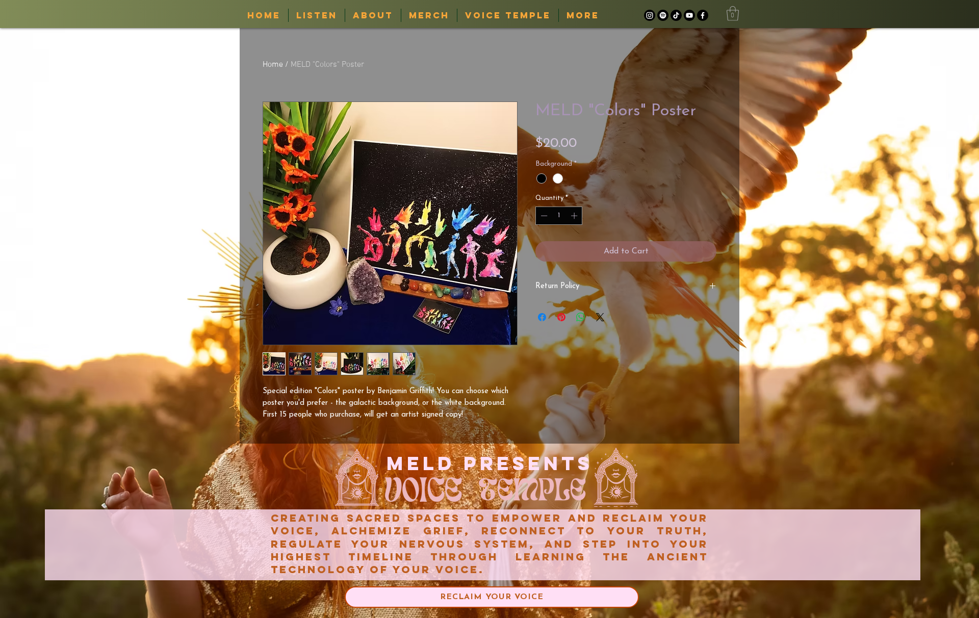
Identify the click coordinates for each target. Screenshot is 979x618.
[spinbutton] (559, 215)
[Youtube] (689, 15)
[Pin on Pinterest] (561, 317)
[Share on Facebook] (542, 317)
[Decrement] (543, 215)
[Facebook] (702, 15)
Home (273, 65)
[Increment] (575, 215)
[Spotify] (662, 15)
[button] (733, 13)
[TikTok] (676, 15)
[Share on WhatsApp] (581, 317)
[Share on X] (600, 317)
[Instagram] (649, 15)
